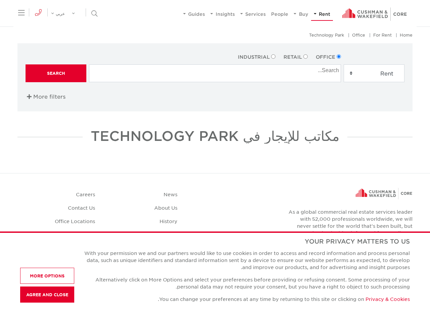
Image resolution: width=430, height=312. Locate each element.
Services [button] (255, 14)
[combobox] (215, 73)
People (279, 14)
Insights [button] (224, 14)
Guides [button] (196, 14)
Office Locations (75, 221)
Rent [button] (323, 14)
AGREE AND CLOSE (47, 294)
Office (358, 35)
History (168, 221)
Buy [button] (303, 14)
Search (56, 73)
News (170, 194)
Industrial (254, 57)
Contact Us (81, 208)
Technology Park (326, 35)
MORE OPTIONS (47, 275)
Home (406, 35)
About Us (165, 208)
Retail (293, 57)
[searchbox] (214, 69)
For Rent (382, 35)
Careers (85, 194)
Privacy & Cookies (388, 299)
